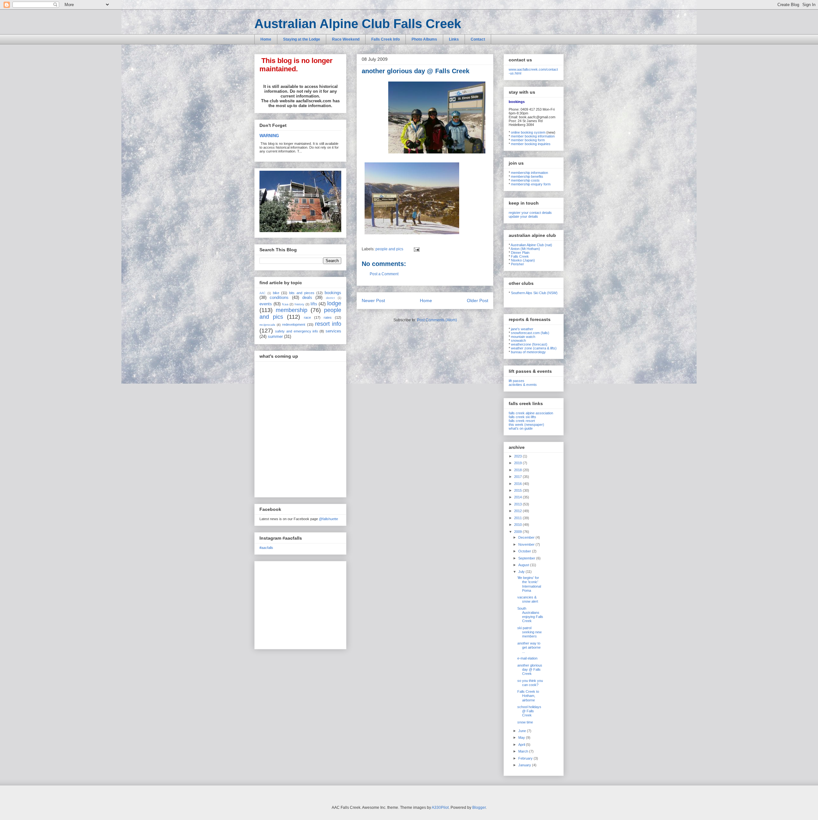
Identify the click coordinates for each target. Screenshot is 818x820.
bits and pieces (301, 293)
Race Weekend (345, 39)
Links (454, 39)
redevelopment (293, 324)
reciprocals (267, 324)
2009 (518, 532)
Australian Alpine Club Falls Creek (357, 24)
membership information (529, 173)
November (527, 544)
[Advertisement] (299, 604)
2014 (518, 497)
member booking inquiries (531, 144)
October (525, 551)
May (522, 737)
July (522, 572)
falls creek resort (522, 421)
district (330, 298)
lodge (334, 303)
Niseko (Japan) (523, 260)
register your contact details (530, 213)
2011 (518, 518)
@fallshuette (328, 519)
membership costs (525, 180)
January (525, 765)
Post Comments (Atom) (437, 320)
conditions (279, 297)
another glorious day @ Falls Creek (529, 669)
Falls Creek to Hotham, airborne (528, 696)
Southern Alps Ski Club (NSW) (534, 293)
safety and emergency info (296, 331)
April (522, 744)
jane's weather (522, 329)
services (333, 331)
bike (276, 293)
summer (275, 336)
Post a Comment (384, 274)
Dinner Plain (520, 252)
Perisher (517, 264)
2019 (518, 463)
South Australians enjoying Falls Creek (530, 614)
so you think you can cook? (530, 683)
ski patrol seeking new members (529, 632)
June (522, 731)
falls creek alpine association (531, 413)
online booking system (528, 132)
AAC (262, 293)
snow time (525, 722)
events (265, 303)
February (526, 758)
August (524, 565)
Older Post (477, 300)
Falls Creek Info (385, 39)
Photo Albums (424, 39)
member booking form (528, 140)
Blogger (479, 807)
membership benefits (527, 176)
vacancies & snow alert (527, 599)
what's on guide (521, 428)
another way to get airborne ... (529, 647)
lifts (314, 303)
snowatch (518, 340)
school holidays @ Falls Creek (529, 711)
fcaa (285, 304)
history (299, 304)
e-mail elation (527, 658)
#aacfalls (266, 548)
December (527, 537)
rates (328, 317)
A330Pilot (440, 807)
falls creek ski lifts (522, 417)
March (523, 751)
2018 (518, 470)
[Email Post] (416, 249)
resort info (328, 324)
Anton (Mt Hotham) (525, 249)
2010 (518, 525)
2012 (518, 511)
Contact (478, 39)
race (307, 317)
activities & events (523, 385)
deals (307, 297)
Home (265, 39)
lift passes (516, 381)
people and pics (389, 249)
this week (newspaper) (526, 424)
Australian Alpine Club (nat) (531, 245)
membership (291, 310)
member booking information (533, 136)
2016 (518, 484)
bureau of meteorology (528, 352)
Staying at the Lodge (301, 39)
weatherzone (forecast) (529, 344)
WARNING (269, 135)
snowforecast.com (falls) (530, 333)
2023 (518, 456)
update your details (523, 216)
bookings (333, 292)
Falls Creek (520, 256)
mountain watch (523, 337)
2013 (518, 504)
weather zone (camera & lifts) (534, 348)
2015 (518, 490)
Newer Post (373, 300)
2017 (518, 477)
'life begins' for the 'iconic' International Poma (529, 584)
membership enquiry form (531, 184)
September (527, 558)
